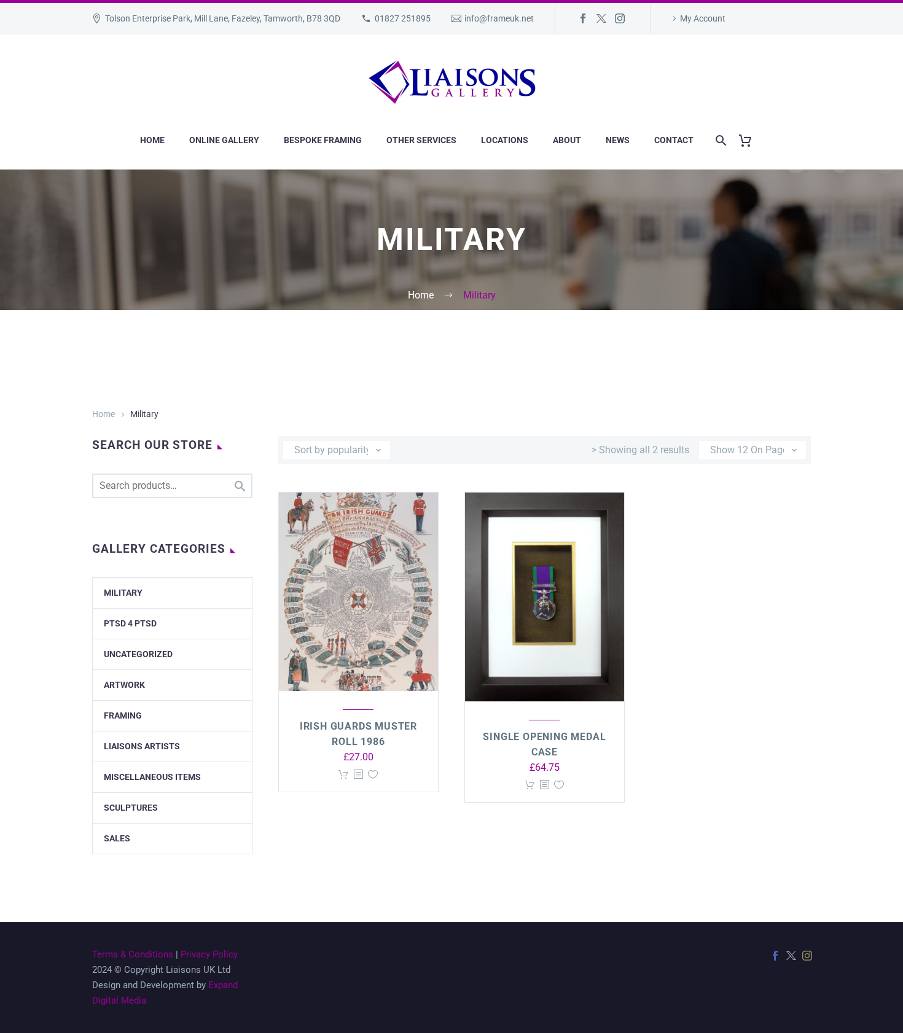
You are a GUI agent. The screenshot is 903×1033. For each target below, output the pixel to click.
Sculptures (131, 808)
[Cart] (750, 140)
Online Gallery (224, 140)
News (618, 140)
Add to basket (343, 774)
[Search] (719, 140)
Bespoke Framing (323, 140)
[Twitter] (601, 18)
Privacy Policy (209, 954)
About (567, 140)
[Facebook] (583, 18)
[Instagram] (620, 18)
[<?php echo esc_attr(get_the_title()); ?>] (358, 774)
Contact (674, 140)
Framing (123, 715)
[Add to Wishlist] (373, 774)
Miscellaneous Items (152, 777)
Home (152, 140)
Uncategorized (138, 654)
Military (123, 593)
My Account (702, 18)
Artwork (124, 685)
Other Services (421, 140)
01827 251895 (403, 18)
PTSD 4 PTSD (130, 623)
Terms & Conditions (132, 954)
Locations (504, 140)
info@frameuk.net (499, 18)
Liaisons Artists (142, 746)
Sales (117, 838)
